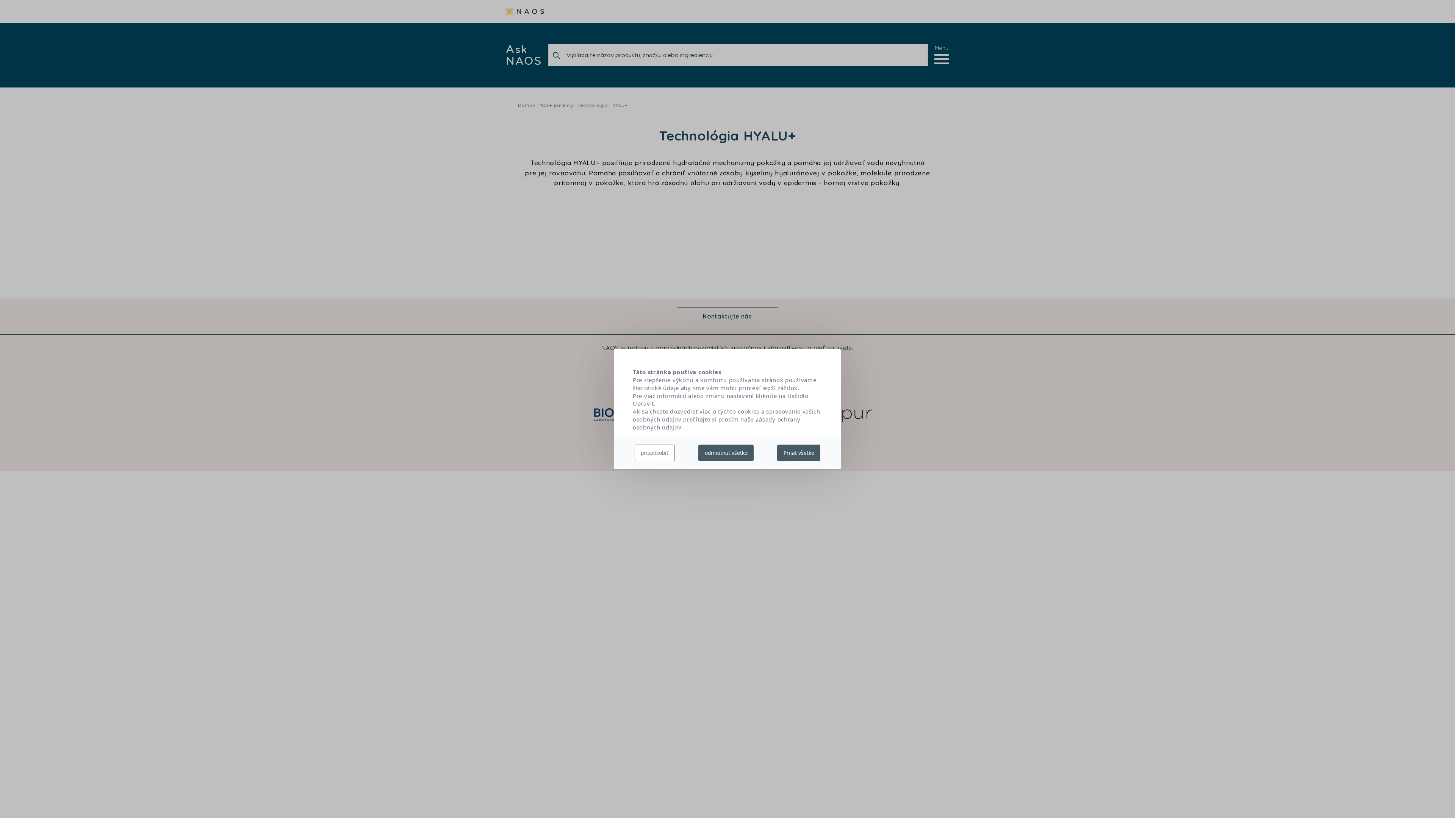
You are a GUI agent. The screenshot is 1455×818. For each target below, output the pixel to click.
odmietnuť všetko (726, 452)
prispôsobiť (654, 452)
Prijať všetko (799, 452)
